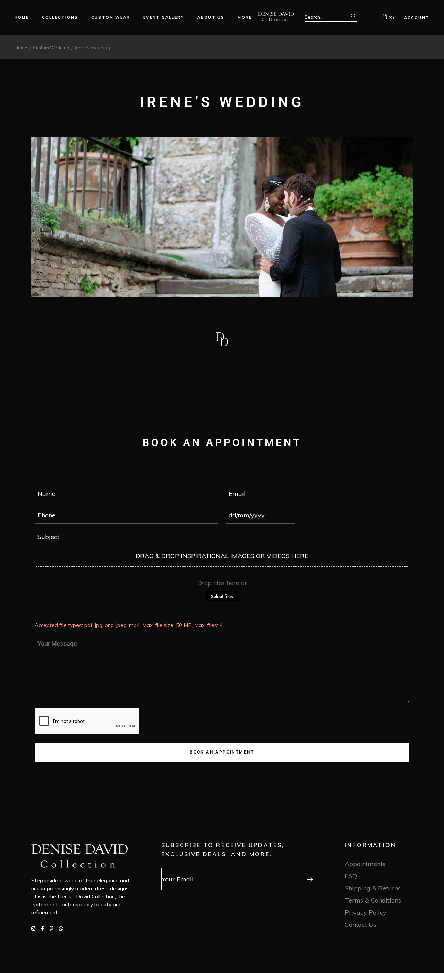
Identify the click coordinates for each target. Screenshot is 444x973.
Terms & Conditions (373, 900)
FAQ (351, 876)
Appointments (365, 864)
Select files (222, 596)
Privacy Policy (365, 912)
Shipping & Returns (373, 888)
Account (416, 17)
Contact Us (360, 925)
